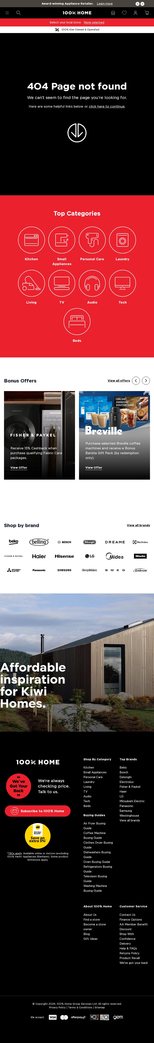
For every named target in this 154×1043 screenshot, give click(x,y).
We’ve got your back (134, 962)
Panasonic (126, 805)
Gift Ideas (90, 938)
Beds (87, 805)
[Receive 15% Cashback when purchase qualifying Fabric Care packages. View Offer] (39, 435)
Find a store (91, 919)
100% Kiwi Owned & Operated (80, 29)
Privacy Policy (57, 1007)
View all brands (138, 525)
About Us (89, 914)
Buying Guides (94, 815)
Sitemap (100, 1007)
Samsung (126, 810)
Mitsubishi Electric (132, 801)
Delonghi (126, 777)
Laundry (88, 781)
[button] (138, 4)
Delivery (125, 943)
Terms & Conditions (80, 1007)
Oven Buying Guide (96, 861)
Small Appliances (94, 772)
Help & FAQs (128, 948)
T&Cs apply (15, 853)
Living (87, 786)
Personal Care (93, 777)
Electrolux (127, 781)
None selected (94, 22)
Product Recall (130, 957)
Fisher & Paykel (130, 786)
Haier (123, 791)
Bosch (124, 772)
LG (122, 796)
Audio (87, 796)
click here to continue (107, 106)
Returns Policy (129, 953)
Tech (86, 801)
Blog (86, 933)
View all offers (119, 380)
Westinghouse (129, 815)
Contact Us (127, 914)
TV (85, 791)
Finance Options (131, 919)
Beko (123, 767)
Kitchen (88, 767)
